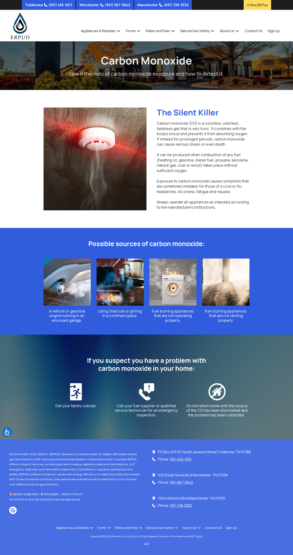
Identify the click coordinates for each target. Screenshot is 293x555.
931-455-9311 (181, 459)
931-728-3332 (181, 505)
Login (146, 543)
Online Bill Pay (257, 5)
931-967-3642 (181, 482)
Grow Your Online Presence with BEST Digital (180, 536)
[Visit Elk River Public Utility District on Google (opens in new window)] (13, 510)
